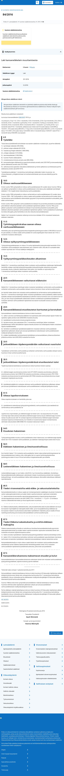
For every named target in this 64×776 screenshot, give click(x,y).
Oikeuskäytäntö (9, 675)
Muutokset (6, 657)
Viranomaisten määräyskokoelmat (47, 649)
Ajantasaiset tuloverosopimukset (46, 674)
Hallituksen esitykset (44, 684)
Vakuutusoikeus (8, 703)
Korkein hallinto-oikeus (10, 687)
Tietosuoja (4, 770)
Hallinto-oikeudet (8, 691)
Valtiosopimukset (43, 666)
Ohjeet (3, 750)
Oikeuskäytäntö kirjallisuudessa (13, 707)
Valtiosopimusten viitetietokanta (46, 678)
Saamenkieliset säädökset (11, 669)
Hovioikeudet (7, 683)
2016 (38, 22)
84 (43, 22)
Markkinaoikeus (8, 695)
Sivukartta (4, 766)
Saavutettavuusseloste (8, 762)
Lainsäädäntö (13, 22)
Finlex (5, 22)
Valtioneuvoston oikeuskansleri (46, 653)
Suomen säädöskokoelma (13, 10)
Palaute (3, 758)
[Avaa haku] (37, 2)
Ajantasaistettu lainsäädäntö (12, 649)
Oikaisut (5, 661)
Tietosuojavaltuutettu (43, 657)
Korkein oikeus (8, 679)
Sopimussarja (40, 670)
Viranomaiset (41, 645)
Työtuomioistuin (8, 699)
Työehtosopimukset (42, 661)
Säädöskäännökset (9, 665)
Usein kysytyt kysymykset (9, 754)
